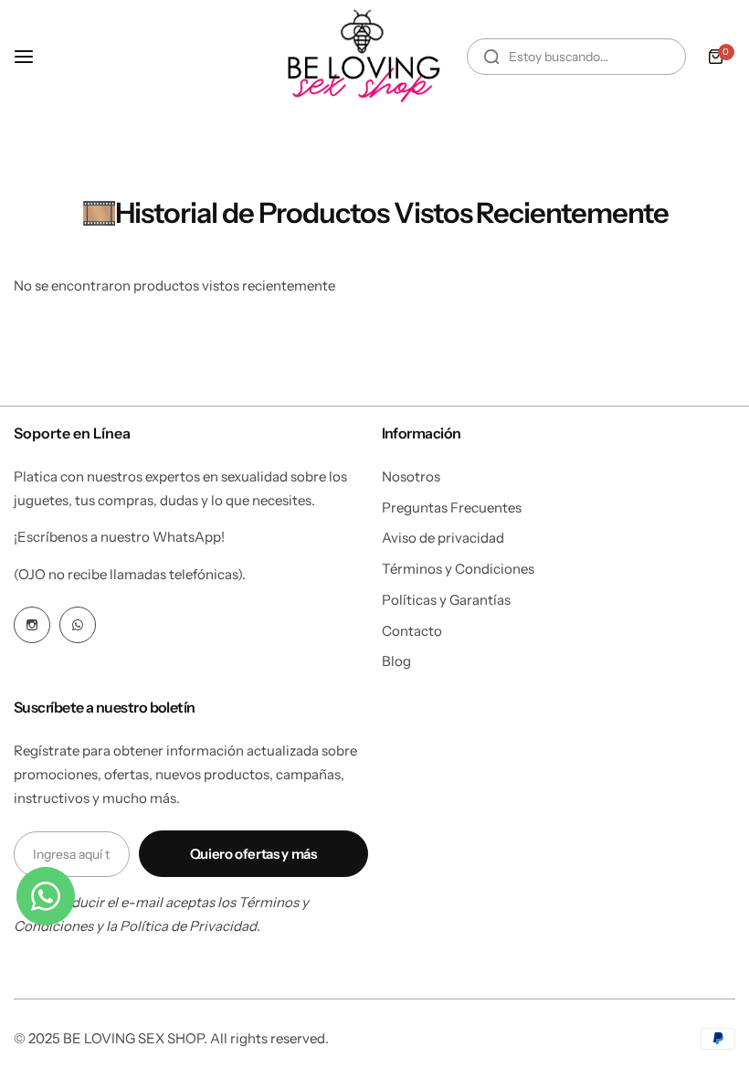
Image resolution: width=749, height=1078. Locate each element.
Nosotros (411, 476)
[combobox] (576, 56)
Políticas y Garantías (446, 599)
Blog (396, 661)
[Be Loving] (360, 56)
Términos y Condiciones (458, 568)
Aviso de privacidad (443, 537)
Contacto (412, 630)
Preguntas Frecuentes (452, 507)
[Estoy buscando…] (491, 56)
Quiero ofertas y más (253, 853)
